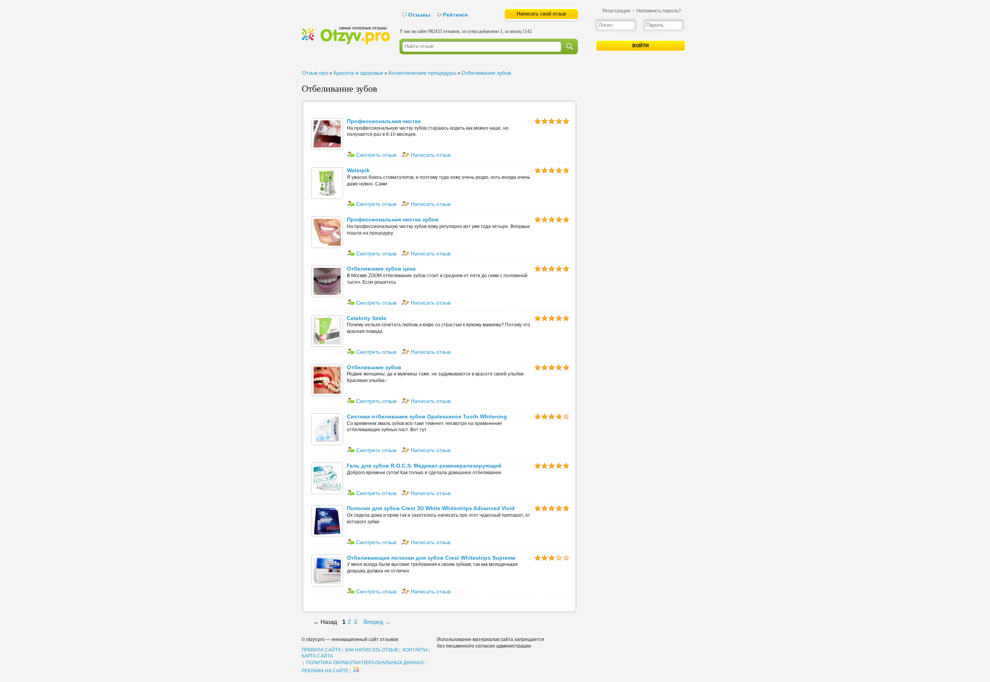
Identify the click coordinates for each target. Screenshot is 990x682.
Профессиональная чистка (384, 121)
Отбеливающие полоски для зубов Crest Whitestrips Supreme (431, 558)
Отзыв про (315, 73)
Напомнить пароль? (659, 11)
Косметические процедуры (422, 73)
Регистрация (616, 11)
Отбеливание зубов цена (381, 269)
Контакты (415, 650)
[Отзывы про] (346, 43)
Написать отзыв (430, 155)
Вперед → (377, 622)
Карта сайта (317, 656)
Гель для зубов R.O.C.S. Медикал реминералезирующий (424, 466)
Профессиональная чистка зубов (393, 219)
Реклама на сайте (325, 670)
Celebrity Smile (366, 318)
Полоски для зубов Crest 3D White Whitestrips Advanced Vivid (431, 508)
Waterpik (358, 170)
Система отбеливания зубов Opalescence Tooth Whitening (427, 416)
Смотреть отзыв (375, 155)
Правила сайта (321, 650)
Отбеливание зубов (486, 73)
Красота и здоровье (358, 73)
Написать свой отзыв (541, 14)
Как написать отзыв (371, 650)
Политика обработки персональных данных (365, 662)
